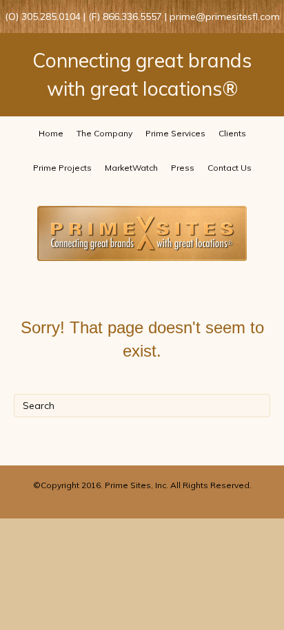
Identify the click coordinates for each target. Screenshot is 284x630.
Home (51, 133)
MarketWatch (131, 167)
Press (182, 167)
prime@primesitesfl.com (225, 16)
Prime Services (175, 133)
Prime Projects (62, 167)
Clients (232, 133)
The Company (104, 133)
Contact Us (229, 167)
